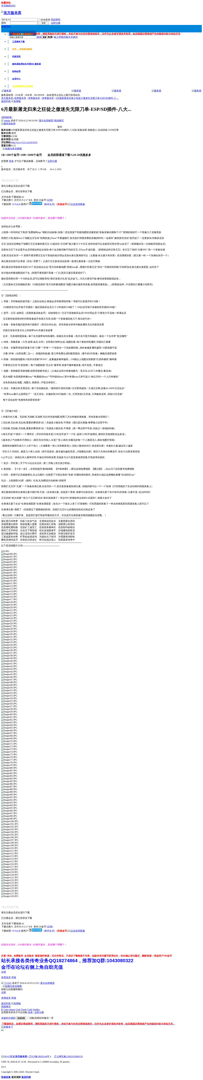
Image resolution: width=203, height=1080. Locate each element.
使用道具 (6, 977)
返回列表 (6, 101)
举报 (13, 977)
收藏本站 (6, 2)
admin (7, 120)
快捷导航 (6, 26)
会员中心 (16, 79)
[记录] (50, 200)
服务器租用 (26, 64)
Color (6, 1009)
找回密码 (55, 19)
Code (29, 1009)
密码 (3, 23)
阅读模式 (59, 120)
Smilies (36, 1009)
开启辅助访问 (8, 5)
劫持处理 (16, 71)
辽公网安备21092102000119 (68, 1056)
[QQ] (4, 1056)
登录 (11, 161)
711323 (7, 983)
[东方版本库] (11, 13)
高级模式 (6, 1006)
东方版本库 (7, 98)
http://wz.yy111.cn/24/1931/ (24, 142)
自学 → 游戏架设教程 (22, 49)
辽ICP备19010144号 (39, 1056)
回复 (3, 972)
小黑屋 (11, 1056)
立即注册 (55, 23)
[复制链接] (6, 117)
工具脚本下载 (18, 42)
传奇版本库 (20, 98)
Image (12, 1009)
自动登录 (45, 19)
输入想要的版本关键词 (66, 37)
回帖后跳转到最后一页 (41, 1018)
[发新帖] (16, 101)
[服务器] (6, 90)
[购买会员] (49, 204)
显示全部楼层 (46, 120)
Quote (24, 1009)
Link (18, 1009)
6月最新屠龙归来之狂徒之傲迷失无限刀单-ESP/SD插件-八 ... (87, 98)
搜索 (39, 37)
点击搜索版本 (22, 86)
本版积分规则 (8, 1018)
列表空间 (16, 56)
